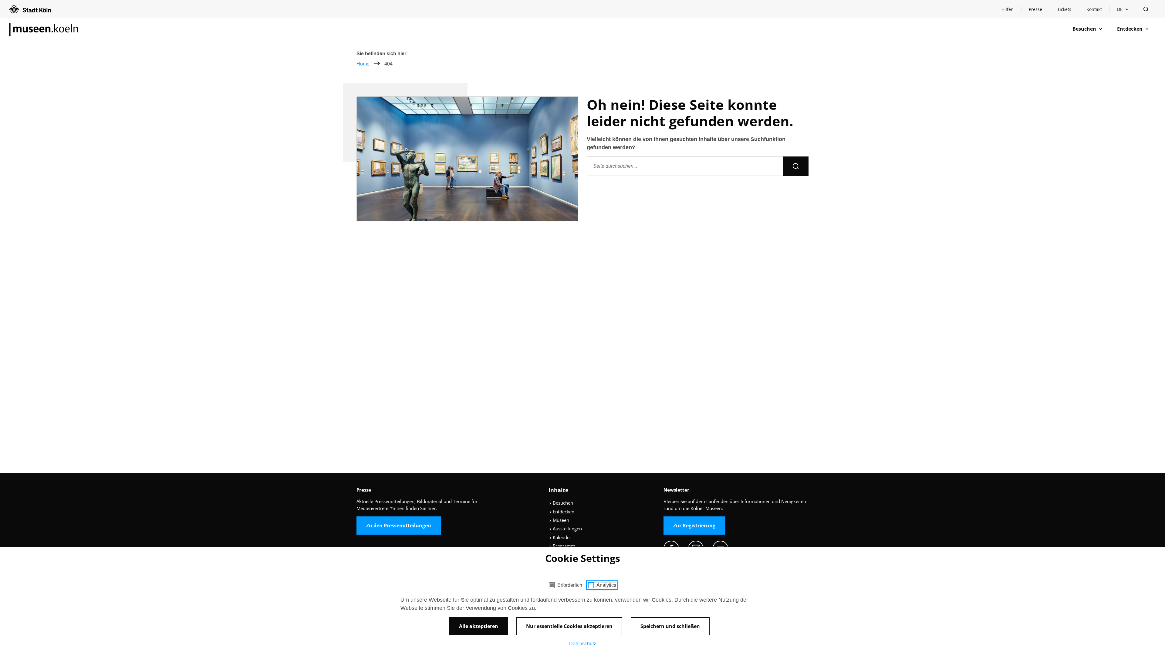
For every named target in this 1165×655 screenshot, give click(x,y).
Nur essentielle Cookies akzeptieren (569, 626)
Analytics (606, 585)
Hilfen (1011, 10)
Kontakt (1094, 9)
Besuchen (562, 503)
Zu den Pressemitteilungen (398, 525)
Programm (563, 546)
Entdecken (563, 512)
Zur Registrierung (694, 525)
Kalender (561, 537)
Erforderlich (569, 585)
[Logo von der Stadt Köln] (30, 9)
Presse (1035, 9)
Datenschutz (582, 643)
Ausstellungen (567, 529)
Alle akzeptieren (478, 626)
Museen (560, 520)
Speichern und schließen (670, 626)
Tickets (1064, 9)
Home (363, 63)
